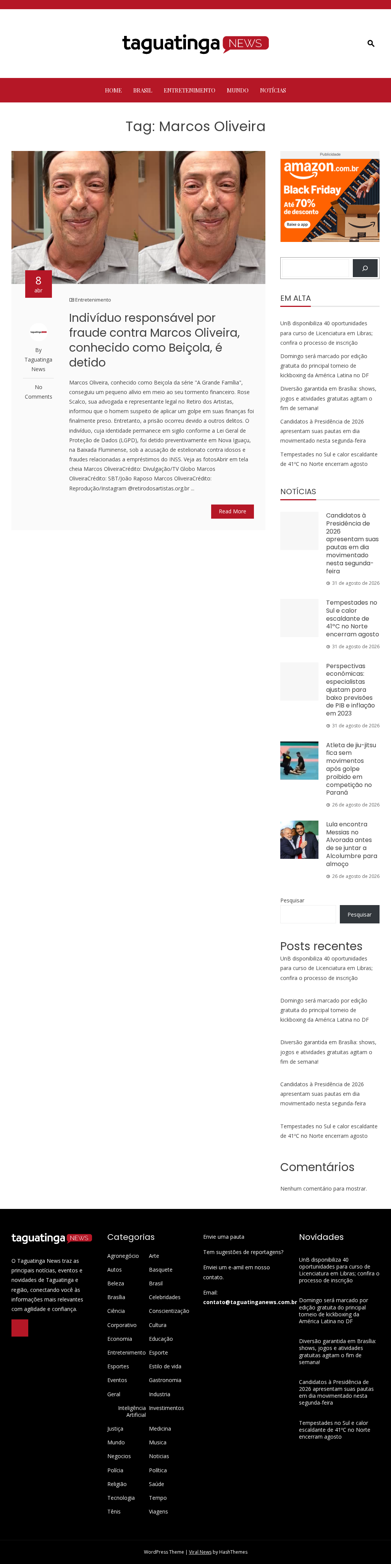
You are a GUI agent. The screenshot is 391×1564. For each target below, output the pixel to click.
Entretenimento (189, 90)
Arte (154, 1255)
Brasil (142, 90)
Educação (161, 1338)
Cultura (157, 1325)
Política (158, 1470)
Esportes (118, 1366)
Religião (117, 1484)
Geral (113, 1394)
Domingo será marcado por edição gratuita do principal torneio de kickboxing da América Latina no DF (324, 365)
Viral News (200, 1552)
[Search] (365, 268)
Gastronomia (165, 1380)
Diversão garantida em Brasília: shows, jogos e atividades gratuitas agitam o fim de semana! (328, 398)
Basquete (161, 1269)
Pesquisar (292, 900)
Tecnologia (121, 1497)
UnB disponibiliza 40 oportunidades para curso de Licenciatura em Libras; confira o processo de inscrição (326, 333)
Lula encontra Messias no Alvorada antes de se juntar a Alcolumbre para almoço (351, 844)
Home (113, 90)
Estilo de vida (165, 1366)
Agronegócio (123, 1255)
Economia (119, 1338)
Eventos (117, 1380)
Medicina (160, 1428)
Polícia (115, 1470)
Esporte (158, 1352)
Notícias (273, 90)
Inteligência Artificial (132, 1411)
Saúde (156, 1484)
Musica (157, 1442)
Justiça (115, 1428)
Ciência (116, 1311)
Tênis (114, 1511)
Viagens (158, 1511)
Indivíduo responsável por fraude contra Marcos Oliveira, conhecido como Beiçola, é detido (154, 340)
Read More (232, 511)
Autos (114, 1269)
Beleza (115, 1283)
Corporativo (122, 1325)
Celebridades (165, 1297)
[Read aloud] (19, 1328)
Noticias (159, 1456)
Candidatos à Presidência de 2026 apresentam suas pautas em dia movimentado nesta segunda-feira (323, 431)
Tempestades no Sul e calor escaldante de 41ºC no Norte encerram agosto (352, 618)
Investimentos (166, 1408)
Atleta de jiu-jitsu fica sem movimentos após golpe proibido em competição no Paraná (351, 769)
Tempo (158, 1497)
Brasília (116, 1297)
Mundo (238, 90)
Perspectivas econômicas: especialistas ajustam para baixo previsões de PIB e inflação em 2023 (350, 690)
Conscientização (169, 1311)
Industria (159, 1394)
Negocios (119, 1456)
